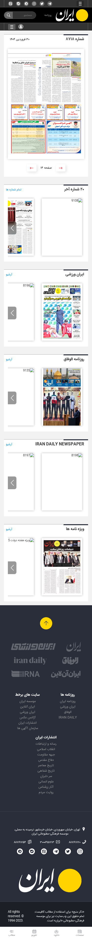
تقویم (34, 935)
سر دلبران (46, 776)
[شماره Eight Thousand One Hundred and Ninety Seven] (28, 455)
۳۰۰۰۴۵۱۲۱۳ (47, 842)
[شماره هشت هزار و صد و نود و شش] (28, 285)
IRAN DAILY (68, 717)
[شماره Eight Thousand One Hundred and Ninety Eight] (76, 455)
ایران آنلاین (27, 706)
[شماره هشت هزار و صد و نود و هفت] (62, 339)
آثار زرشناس (46, 787)
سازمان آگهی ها (27, 728)
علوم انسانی (46, 781)
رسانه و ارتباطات (46, 744)
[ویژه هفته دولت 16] (62, 594)
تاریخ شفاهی (46, 771)
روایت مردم (46, 792)
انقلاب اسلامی (46, 749)
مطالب (11, 935)
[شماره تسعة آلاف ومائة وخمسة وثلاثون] (28, 370)
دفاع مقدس (46, 760)
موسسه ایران (27, 701)
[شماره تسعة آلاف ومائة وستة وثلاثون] (62, 424)
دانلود (56, 935)
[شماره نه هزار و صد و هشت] (76, 200)
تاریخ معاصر (46, 765)
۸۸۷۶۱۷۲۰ (75, 842)
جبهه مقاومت (46, 754)
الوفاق (67, 712)
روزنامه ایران (68, 701)
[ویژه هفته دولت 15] (20, 540)
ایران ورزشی (67, 706)
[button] (12, 228)
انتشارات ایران (27, 723)
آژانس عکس (28, 717)
